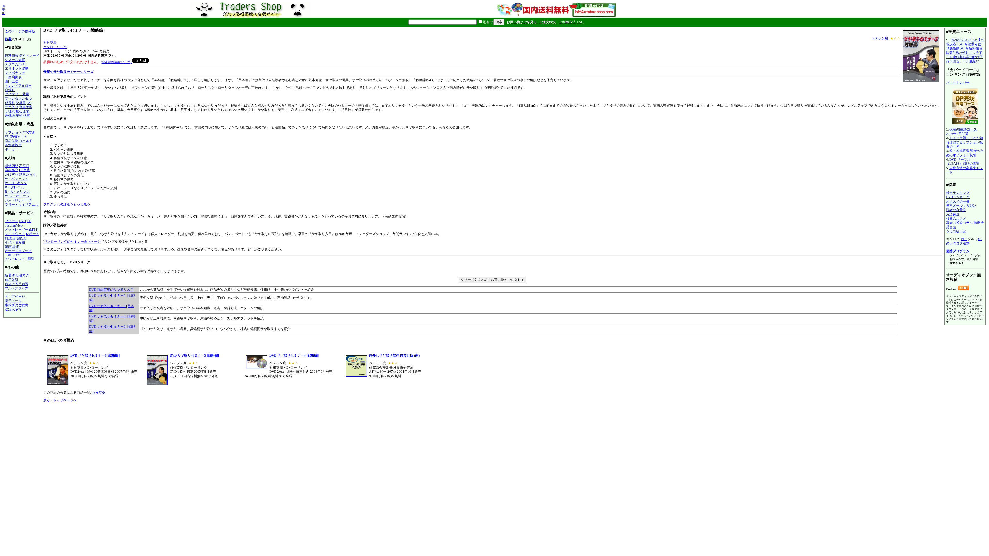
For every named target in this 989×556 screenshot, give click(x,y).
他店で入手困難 (16, 284)
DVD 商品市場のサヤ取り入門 (111, 289)
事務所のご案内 (16, 305)
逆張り (10, 90)
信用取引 (11, 280)
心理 (8, 111)
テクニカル (13, 64)
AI (24, 64)
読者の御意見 (956, 210)
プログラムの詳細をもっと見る (66, 204)
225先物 (28, 132)
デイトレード (29, 55)
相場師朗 (11, 166)
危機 (8, 115)
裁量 (25, 94)
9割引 (30, 259)
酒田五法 (11, 81)
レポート (32, 234)
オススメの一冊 (957, 201)
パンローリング (55, 47)
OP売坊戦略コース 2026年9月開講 (961, 131)
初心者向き (20, 275)
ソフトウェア (15, 234)
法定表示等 (13, 309)
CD (29, 221)
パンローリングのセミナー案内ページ (72, 242)
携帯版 (3, 9)
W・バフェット (16, 179)
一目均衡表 (13, 77)
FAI (29, 103)
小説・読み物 (15, 242)
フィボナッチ (15, 73)
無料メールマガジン (961, 205)
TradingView (14, 225)
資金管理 (25, 107)
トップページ (15, 296)
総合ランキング (957, 193)
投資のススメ (956, 218)
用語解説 (952, 214)
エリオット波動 (16, 68)
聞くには (13, 254)
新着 (8, 39)
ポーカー (11, 149)
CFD (22, 136)
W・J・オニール (17, 196)
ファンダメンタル (18, 98)
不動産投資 (13, 145)
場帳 (15, 247)
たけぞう (11, 174)
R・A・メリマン (17, 192)
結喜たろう (27, 174)
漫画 (8, 247)
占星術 (17, 115)
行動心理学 (20, 111)
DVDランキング (958, 197)
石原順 (24, 166)
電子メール (13, 301)
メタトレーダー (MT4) (21, 229)
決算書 (21, 103)
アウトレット (15, 259)
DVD (22, 221)
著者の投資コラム (959, 223)
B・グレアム (14, 187)
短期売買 (11, 55)
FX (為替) (12, 136)
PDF (964, 239)
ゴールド (25, 141)
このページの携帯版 (20, 31)
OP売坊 (24, 170)
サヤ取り (11, 107)
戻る (46, 400)
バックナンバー (957, 82)
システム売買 (15, 60)
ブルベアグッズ (16, 288)
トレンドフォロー (18, 86)
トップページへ (65, 400)
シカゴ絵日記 (956, 231)
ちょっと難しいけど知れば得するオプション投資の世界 (964, 142)
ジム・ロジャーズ (18, 200)
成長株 (10, 103)
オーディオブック (18, 251)
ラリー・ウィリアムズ (21, 204)
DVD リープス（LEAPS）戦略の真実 (962, 162)
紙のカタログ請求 (964, 241)
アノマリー (13, 94)
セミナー (11, 221)
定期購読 (19, 238)
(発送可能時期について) (116, 62)
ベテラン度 (880, 38)
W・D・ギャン (16, 183)
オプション (13, 132)
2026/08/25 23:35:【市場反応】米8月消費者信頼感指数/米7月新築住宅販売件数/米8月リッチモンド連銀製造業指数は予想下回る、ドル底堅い (965, 50)
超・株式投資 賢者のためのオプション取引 (965, 153)
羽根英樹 (50, 43)
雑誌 (8, 238)
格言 (26, 115)
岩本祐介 (11, 170)
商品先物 (11, 141)
